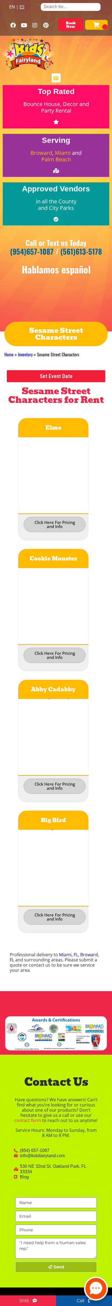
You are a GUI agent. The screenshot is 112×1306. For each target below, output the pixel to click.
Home (9, 354)
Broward (41, 152)
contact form (27, 1120)
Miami (63, 152)
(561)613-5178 (81, 251)
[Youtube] (23, 25)
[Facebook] (13, 25)
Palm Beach (56, 159)
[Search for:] (71, 6)
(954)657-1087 (32, 251)
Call (81, 1300)
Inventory (25, 354)
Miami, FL (68, 955)
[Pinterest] (45, 25)
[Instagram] (34, 25)
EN (12, 7)
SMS (24, 1300)
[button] (56, 77)
